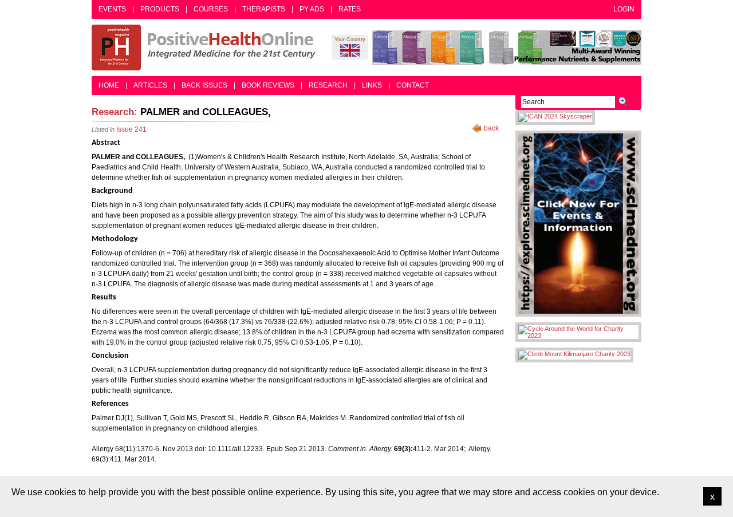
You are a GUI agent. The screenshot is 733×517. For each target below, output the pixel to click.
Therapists (263, 9)
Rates (349, 9)
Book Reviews (268, 85)
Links (372, 85)
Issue (131, 129)
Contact (412, 85)
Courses (211, 9)
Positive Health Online (206, 47)
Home (108, 85)
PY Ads (311, 9)
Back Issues (204, 85)
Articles (150, 85)
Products (159, 9)
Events (112, 9)
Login (624, 9)
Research (328, 85)
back (491, 128)
